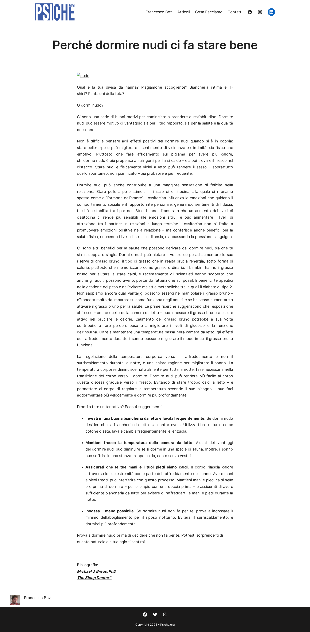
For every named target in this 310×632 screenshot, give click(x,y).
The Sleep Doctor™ (94, 577)
